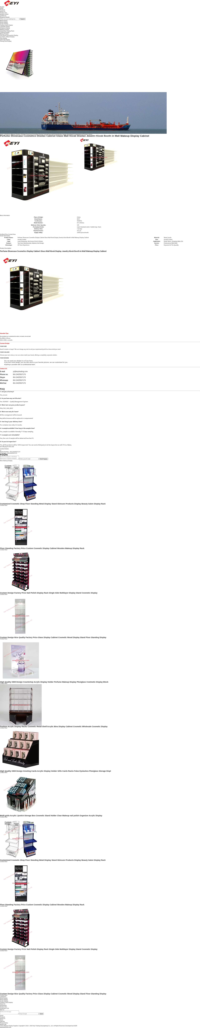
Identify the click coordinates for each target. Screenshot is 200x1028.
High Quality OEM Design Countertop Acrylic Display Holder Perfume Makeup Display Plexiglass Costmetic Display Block (54, 682)
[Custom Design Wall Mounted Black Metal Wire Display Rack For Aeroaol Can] (21, 62)
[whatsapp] (3, 455)
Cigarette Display (5, 26)
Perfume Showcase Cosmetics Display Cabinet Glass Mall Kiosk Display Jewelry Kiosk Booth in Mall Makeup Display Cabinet (56, 134)
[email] (1, 455)
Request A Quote (4, 17)
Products (2, 10)
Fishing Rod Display (5, 41)
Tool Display (3, 38)
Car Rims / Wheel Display (7, 37)
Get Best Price (4, 234)
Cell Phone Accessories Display (9, 35)
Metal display (4, 21)
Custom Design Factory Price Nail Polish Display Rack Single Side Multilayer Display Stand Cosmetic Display (48, 593)
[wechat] (5, 455)
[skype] (7, 455)
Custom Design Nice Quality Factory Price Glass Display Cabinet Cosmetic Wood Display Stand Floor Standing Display (53, 637)
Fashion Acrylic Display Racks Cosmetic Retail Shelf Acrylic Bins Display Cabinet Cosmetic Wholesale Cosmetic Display (54, 726)
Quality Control (4, 14)
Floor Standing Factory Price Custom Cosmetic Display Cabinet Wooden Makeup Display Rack (42, 548)
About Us (2, 11)
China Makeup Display (6, 1026)
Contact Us (3, 15)
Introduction (3, 1005)
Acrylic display (4, 23)
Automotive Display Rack (7, 31)
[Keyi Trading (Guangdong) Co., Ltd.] (11, 3)
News (1, 1020)
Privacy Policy (4, 1023)
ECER (75, 1026)
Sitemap (2, 1021)
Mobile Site (3, 1024)
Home (1, 8)
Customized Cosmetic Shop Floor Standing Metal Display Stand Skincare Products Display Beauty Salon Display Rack (53, 504)
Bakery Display (4, 34)
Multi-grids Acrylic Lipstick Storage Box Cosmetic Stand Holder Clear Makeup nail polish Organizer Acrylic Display (51, 816)
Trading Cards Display (6, 25)
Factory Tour (3, 13)
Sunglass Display (5, 28)
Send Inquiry (43, 459)
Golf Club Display (5, 39)
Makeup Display (4, 29)
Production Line (4, 1008)
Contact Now (12, 234)
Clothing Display (4, 32)
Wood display (4, 22)
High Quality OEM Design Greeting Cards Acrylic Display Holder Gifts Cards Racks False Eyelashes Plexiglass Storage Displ (55, 771)
